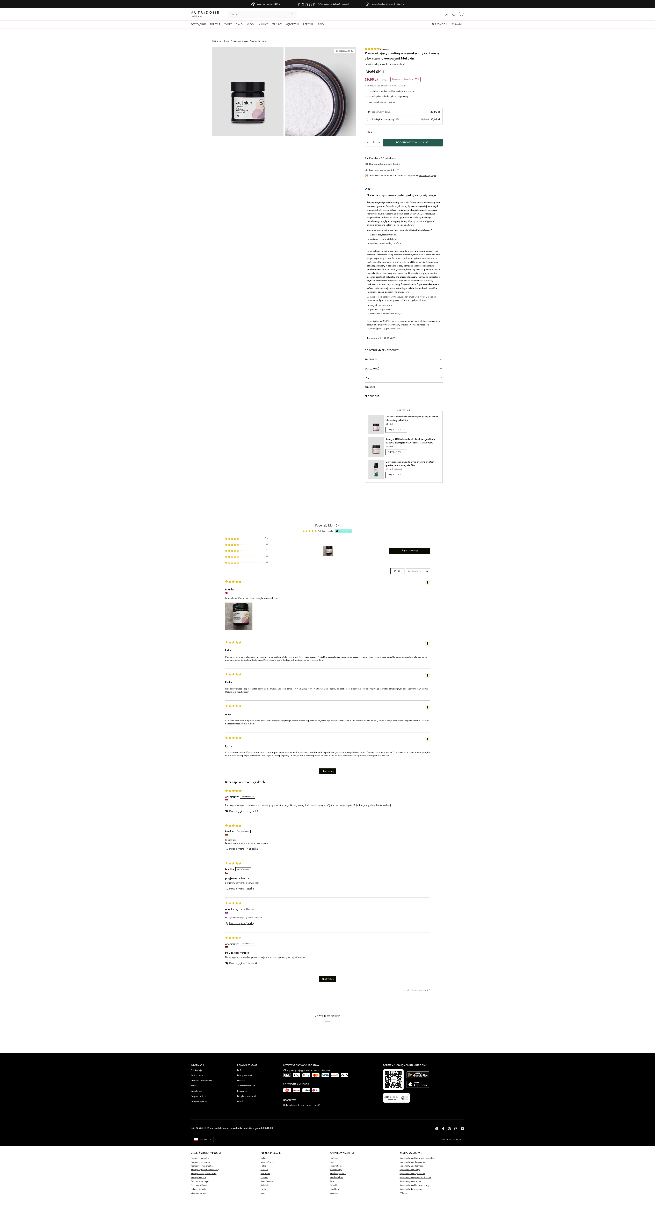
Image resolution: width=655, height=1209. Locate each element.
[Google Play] (417, 1074)
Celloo (264, 1158)
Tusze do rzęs (336, 1170)
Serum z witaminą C (200, 1181)
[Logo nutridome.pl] (205, 14)
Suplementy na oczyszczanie (412, 1174)
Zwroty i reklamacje (246, 1086)
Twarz (226, 41)
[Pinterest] (449, 1128)
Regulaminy (242, 1091)
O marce (370, 387)
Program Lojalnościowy (201, 1081)
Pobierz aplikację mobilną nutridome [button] (404, 1065)
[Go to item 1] (328, 551)
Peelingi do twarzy (258, 41)
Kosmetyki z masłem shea (202, 1166)
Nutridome (217, 41)
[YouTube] (462, 1128)
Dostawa (241, 1081)
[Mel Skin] (375, 71)
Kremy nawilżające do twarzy (204, 1174)
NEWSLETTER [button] (289, 1100)
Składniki (371, 359)
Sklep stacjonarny (199, 1101)
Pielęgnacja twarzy (239, 41)
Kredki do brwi (336, 1177)
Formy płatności (244, 1075)
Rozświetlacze (336, 1166)
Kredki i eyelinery (338, 1174)
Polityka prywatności (246, 1096)
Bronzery (334, 1193)
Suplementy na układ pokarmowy (414, 1185)
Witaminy (404, 1193)
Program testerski (199, 1096)
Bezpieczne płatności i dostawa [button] (301, 1065)
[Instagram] (455, 1128)
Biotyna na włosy (198, 1193)
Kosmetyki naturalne (200, 1158)
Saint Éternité (267, 1181)
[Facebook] (436, 1128)
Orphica (264, 1177)
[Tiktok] (443, 1128)
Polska (204, 1139)
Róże (332, 1181)
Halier (263, 1166)
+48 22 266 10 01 (200, 1128)
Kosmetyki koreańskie (200, 1162)
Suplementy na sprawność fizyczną (415, 1177)
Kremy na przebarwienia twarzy (205, 1170)
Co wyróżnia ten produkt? (382, 350)
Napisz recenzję (409, 550)
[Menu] (408, 1095)
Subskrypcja (196, 1070)
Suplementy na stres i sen (411, 1181)
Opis (367, 188)
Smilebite (265, 1185)
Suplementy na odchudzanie (412, 1162)
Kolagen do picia (198, 1189)
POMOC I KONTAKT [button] (247, 1065)
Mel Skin (264, 1170)
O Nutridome (197, 1075)
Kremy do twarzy (198, 1177)
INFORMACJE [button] (198, 1065)
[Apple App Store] (417, 1084)
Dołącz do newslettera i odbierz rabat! (301, 1105)
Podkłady (334, 1158)
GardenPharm (267, 1162)
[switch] (404, 1098)
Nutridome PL (450, 1139)
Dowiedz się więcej (428, 175)
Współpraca (196, 1091)
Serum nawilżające (199, 1185)
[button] (199, 24)
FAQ (367, 377)
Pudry (332, 1162)
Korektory (334, 1189)
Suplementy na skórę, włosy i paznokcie (417, 1158)
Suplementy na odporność (411, 1166)
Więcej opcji (395, 430)
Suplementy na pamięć (410, 1170)
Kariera (194, 1086)
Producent (372, 396)
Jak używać (372, 368)
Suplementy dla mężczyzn (411, 1189)
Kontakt (240, 1101)
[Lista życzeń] (454, 14)
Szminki (333, 1185)
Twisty (263, 1189)
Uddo (263, 1193)
